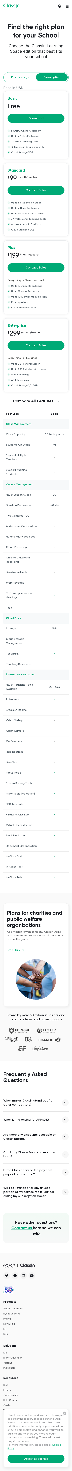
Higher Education (12, 1358)
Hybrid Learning (11, 1314)
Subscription (52, 77)
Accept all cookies (36, 1458)
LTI (4, 1329)
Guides (7, 1405)
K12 (5, 1353)
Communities (10, 1395)
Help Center (10, 1400)
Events (7, 1390)
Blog (5, 1385)
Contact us (22, 1228)
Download (36, 118)
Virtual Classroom (13, 1309)
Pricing (7, 1319)
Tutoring (7, 1363)
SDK (5, 1334)
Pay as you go (20, 77)
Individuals (9, 1368)
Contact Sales (36, 190)
